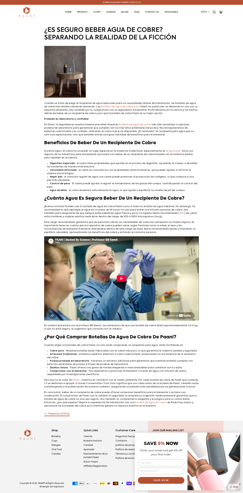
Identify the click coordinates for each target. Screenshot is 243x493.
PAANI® (41, 483)
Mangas (55, 445)
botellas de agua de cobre (135, 125)
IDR (182, 213)
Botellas (56, 436)
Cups (54, 441)
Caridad (88, 445)
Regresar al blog (59, 413)
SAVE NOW (161, 480)
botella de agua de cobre (150, 402)
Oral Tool (56, 449)
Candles (56, 454)
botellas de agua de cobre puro (120, 107)
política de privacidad (128, 445)
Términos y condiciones (128, 454)
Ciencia (88, 436)
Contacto (121, 441)
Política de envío (124, 458)
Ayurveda (89, 449)
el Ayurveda (173, 151)
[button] (82, 12)
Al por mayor (91, 462)
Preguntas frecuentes (127, 436)
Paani (76, 380)
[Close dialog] (236, 436)
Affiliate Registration (95, 466)
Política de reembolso (127, 449)
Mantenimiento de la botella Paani (95, 456)
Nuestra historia (93, 441)
